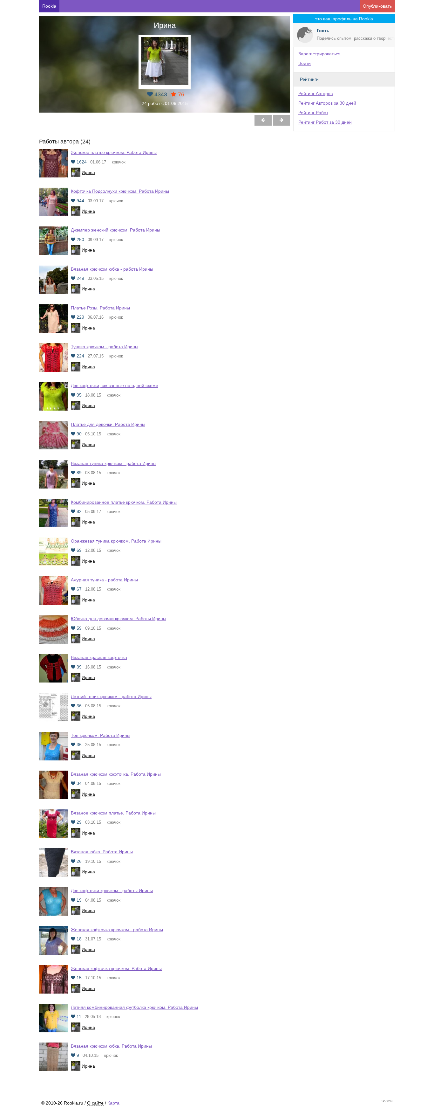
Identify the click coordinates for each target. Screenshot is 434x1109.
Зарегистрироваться (319, 53)
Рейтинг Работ (313, 112)
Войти (304, 63)
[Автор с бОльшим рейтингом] (263, 120)
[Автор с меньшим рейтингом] (281, 120)
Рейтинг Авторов (315, 93)
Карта (113, 1103)
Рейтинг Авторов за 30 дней (327, 103)
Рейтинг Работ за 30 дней (325, 122)
